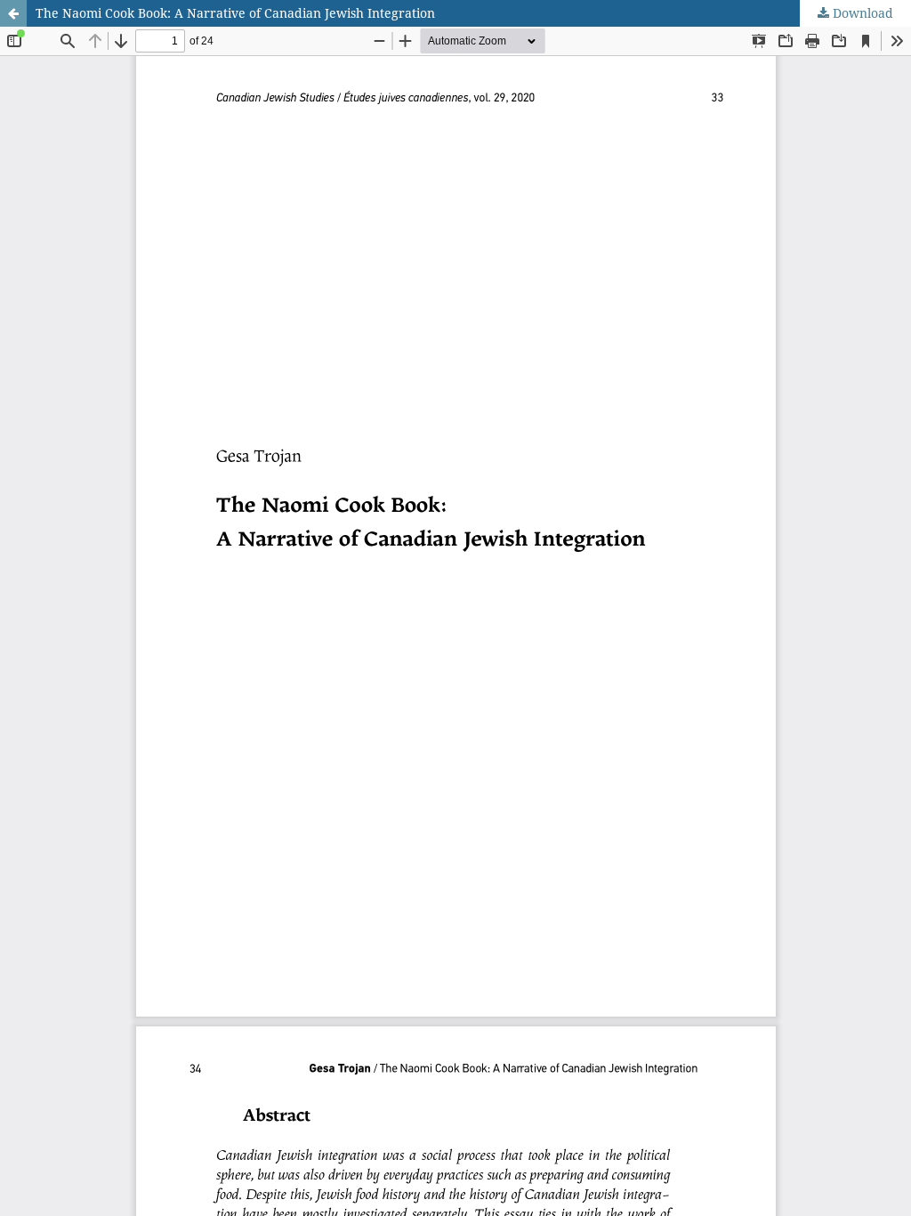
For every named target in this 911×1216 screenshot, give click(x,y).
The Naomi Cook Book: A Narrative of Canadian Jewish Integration (235, 12)
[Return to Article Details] (13, 13)
